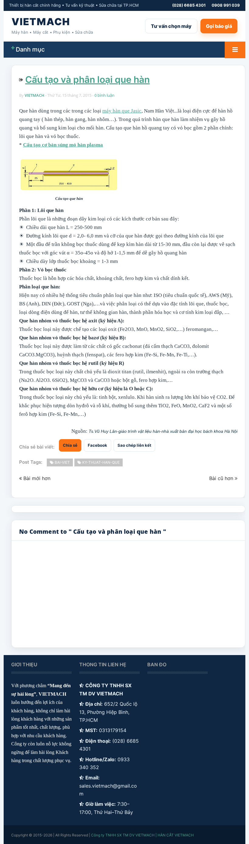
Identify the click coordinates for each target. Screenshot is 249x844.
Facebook (97, 445)
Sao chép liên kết (134, 445)
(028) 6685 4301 (189, 5)
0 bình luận (104, 95)
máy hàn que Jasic (122, 111)
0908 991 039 (226, 5)
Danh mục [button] (30, 49)
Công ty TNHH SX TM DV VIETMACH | (124, 835)
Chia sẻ (70, 445)
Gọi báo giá (219, 26)
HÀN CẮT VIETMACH (176, 835)
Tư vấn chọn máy (171, 26)
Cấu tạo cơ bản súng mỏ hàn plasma (63, 145)
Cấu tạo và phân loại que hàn (87, 79)
